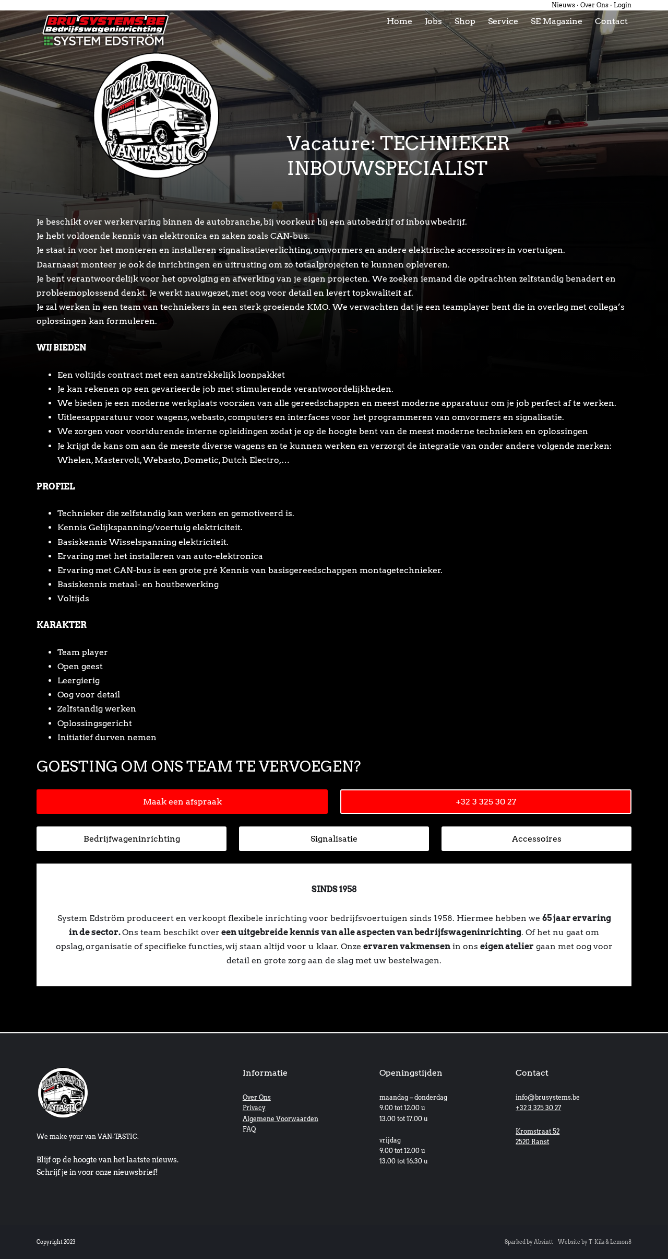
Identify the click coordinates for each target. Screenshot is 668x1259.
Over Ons (594, 5)
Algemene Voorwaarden (280, 1119)
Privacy (254, 1108)
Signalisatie (334, 839)
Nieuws (563, 5)
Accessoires (537, 839)
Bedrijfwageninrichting (132, 839)
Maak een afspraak (182, 802)
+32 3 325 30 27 (486, 802)
